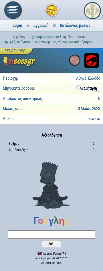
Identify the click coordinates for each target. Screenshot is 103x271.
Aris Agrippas (43, 258)
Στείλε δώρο (14, 51)
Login (17, 25)
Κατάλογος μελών (75, 25)
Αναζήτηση (88, 88)
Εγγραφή (40, 25)
